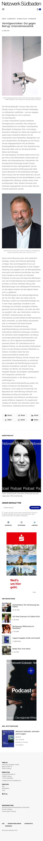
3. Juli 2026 (15, 631)
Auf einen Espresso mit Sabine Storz (26, 616)
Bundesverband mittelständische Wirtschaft (15, 807)
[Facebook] (3, 794)
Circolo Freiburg (7, 809)
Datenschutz (28, 823)
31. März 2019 (5, 30)
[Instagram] (5, 794)
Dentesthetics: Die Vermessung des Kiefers (25, 606)
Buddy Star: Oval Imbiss (21, 649)
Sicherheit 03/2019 (22, 18)
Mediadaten (5, 788)
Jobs (3, 790)
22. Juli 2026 (15, 610)
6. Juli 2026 (15, 619)
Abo (3, 786)
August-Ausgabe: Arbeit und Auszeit (26, 638)
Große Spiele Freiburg (9, 811)
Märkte (4, 18)
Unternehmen (32, 18)
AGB (3, 823)
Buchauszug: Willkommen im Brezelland (23, 627)
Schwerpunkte (11, 18)
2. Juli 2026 (15, 652)
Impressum (8, 826)
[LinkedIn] (6, 794)
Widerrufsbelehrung (14, 823)
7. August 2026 (16, 641)
